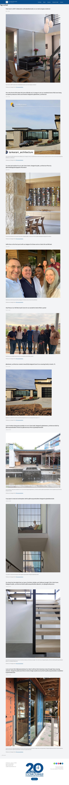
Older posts (4, 755)
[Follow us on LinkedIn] (62, 763)
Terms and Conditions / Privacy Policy (56, 768)
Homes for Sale (55, 2)
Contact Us (34, 779)
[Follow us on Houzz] (54, 763)
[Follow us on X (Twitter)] (60, 763)
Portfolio (39, 2)
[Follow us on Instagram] (58, 763)
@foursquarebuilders (19, 87)
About (44, 2)
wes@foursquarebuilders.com (11, 766)
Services (49, 2)
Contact (61, 2)
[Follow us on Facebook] (56, 763)
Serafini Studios (60, 766)
